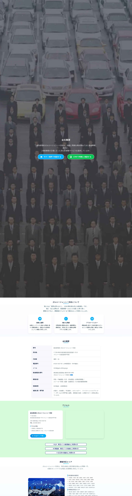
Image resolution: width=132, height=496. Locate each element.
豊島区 (91, 477)
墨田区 (80, 481)
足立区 (70, 483)
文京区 (88, 477)
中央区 (74, 477)
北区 (69, 481)
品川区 (70, 479)
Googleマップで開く (39, 436)
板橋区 (92, 479)
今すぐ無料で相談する (52, 157)
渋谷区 (84, 477)
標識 (71, 375)
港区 (78, 477)
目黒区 (73, 479)
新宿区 (80, 477)
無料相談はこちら (125, 1)
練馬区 (88, 479)
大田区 (91, 481)
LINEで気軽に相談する (82, 157)
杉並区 (85, 479)
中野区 (81, 479)
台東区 (76, 481)
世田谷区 (77, 479)
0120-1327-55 (115, 1)
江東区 (83, 481)
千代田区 (70, 477)
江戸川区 (87, 481)
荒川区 (72, 481)
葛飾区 (73, 483)
